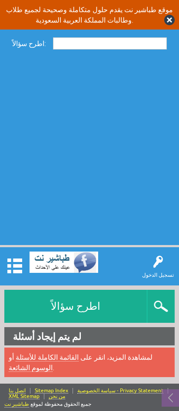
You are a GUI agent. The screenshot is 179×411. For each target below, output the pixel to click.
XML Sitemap (24, 396)
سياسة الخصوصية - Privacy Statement (120, 391)
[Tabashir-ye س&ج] (64, 262)
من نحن (57, 396)
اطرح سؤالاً (75, 306)
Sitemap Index (51, 391)
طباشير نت (16, 404)
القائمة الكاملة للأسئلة (47, 357)
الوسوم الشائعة (31, 367)
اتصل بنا (17, 391)
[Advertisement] (89, 146)
